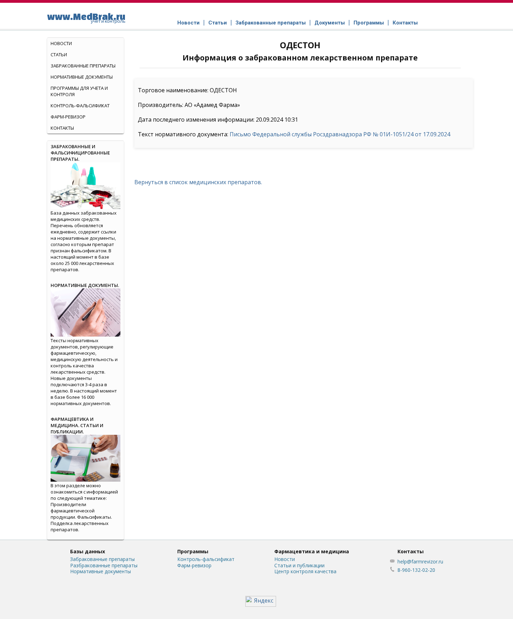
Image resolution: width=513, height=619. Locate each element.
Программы (369, 23)
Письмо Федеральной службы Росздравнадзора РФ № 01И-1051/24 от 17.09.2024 (340, 134)
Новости (188, 23)
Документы (329, 23)
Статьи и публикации (299, 565)
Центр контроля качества (305, 571)
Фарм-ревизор (68, 117)
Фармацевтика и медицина (311, 551)
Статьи (217, 23)
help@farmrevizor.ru (420, 561)
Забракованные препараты (271, 23)
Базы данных (87, 551)
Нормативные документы (82, 77)
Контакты (405, 23)
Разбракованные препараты (103, 565)
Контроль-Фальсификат (80, 105)
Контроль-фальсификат (206, 559)
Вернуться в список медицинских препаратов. (198, 182)
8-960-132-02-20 (416, 570)
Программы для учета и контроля (79, 91)
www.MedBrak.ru (86, 17)
